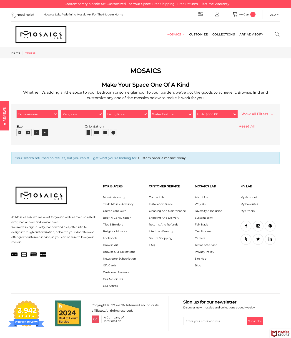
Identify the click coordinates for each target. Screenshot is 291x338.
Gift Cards (109, 265)
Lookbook (110, 238)
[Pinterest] (270, 226)
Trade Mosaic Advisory (118, 204)
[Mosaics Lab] (40, 34)
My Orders (248, 211)
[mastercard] (24, 255)
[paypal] (43, 255)
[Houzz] (246, 239)
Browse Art (110, 245)
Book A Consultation (117, 217)
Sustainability (204, 217)
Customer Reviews (116, 272)
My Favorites (249, 204)
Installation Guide (161, 204)
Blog (198, 265)
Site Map (200, 258)
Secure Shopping (160, 238)
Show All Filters (256, 114)
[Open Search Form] (274, 34)
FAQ (152, 245)
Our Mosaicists (113, 279)
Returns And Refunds (163, 224)
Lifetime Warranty (161, 231)
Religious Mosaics (115, 231)
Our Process (203, 231)
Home (15, 52)
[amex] (33, 255)
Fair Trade (201, 224)
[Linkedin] (270, 239)
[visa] (14, 255)
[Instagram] (258, 226)
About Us (201, 197)
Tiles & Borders (113, 224)
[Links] (217, 14)
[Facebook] (246, 226)
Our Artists (110, 286)
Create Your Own (114, 211)
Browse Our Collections (119, 251)
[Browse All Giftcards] (200, 14)
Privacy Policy (204, 251)
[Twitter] (258, 239)
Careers (200, 238)
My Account (249, 197)
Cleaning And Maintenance (167, 211)
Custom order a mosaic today (162, 158)
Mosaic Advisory (114, 197)
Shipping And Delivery (164, 217)
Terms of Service (206, 245)
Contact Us (156, 197)
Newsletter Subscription (119, 258)
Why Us (200, 204)
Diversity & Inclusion (209, 211)
